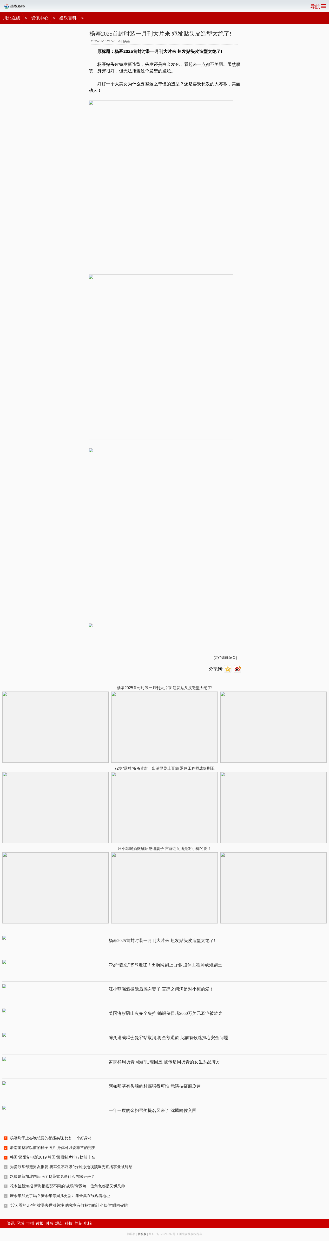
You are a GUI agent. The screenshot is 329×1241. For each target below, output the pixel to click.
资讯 (11, 1223)
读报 (40, 1223)
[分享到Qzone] (228, 669)
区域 (20, 1223)
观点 (59, 1223)
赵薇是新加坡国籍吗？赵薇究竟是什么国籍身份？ (52, 1176)
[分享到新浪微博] (238, 669)
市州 (30, 1223)
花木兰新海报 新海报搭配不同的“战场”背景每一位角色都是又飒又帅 (67, 1186)
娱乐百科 (68, 18)
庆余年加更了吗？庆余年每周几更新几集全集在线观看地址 (60, 1196)
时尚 (49, 1223)
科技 (68, 1223)
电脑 (88, 1223)
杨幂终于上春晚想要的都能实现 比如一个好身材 (51, 1138)
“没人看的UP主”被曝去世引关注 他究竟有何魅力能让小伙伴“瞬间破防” (69, 1205)
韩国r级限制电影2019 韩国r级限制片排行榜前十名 (52, 1157)
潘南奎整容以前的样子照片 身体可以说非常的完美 (53, 1148)
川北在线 (11, 18)
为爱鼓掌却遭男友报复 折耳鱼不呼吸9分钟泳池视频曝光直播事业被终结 (71, 1167)
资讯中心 (39, 18)
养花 (78, 1223)
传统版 (142, 1234)
